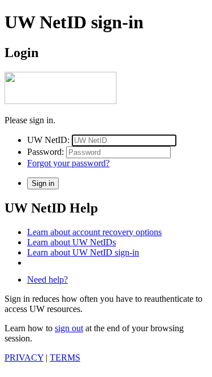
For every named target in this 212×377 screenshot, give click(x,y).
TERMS (65, 357)
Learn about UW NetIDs (71, 242)
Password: (45, 152)
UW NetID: (48, 140)
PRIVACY (24, 357)
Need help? (47, 279)
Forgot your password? (68, 163)
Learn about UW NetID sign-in (83, 252)
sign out (69, 328)
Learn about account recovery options (94, 232)
